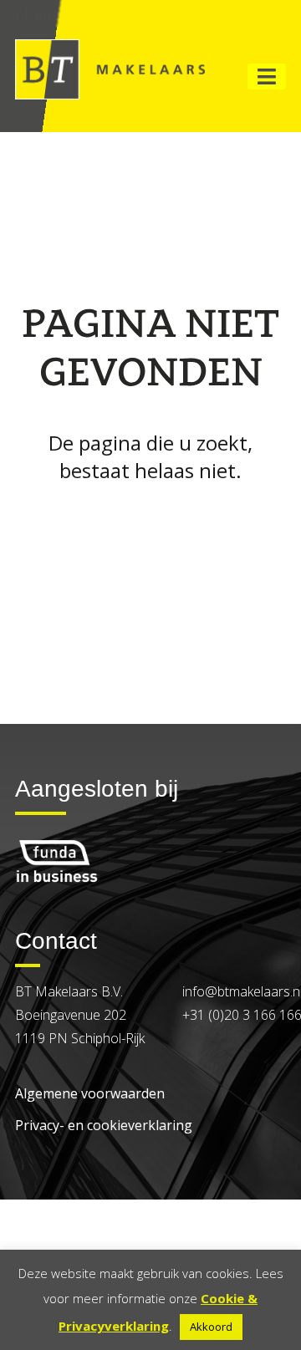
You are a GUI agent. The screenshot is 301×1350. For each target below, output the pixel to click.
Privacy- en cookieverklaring (103, 1125)
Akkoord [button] (211, 1326)
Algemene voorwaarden (90, 1093)
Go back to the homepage (150, 516)
